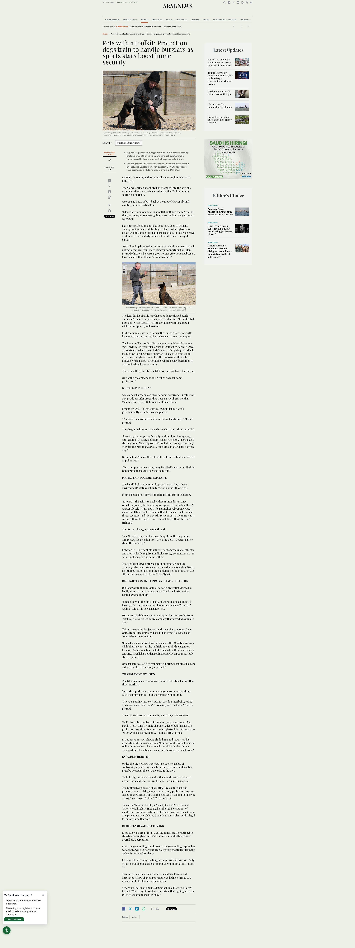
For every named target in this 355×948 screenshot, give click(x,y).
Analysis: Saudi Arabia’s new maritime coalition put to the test (220, 211)
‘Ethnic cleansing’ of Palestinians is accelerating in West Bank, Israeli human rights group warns (167, 27)
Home (105, 34)
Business (157, 19)
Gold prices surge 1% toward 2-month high (219, 93)
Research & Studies (224, 19)
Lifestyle (181, 19)
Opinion (195, 19)
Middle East (130, 19)
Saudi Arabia (112, 19)
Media (169, 19)
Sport (206, 19)
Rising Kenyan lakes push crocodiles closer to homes (220, 119)
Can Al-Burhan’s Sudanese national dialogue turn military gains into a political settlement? (220, 251)
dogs (134, 917)
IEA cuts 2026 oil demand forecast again (220, 105)
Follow (110, 216)
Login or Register (14, 919)
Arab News (110, 2)
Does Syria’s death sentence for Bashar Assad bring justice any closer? (220, 230)
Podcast (245, 19)
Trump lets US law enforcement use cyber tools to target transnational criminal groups (220, 78)
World (144, 19)
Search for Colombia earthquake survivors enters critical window (219, 62)
